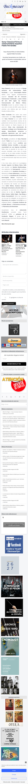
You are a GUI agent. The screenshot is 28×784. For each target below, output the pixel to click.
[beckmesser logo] (14, 3)
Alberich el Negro (6, 412)
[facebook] (12, 1)
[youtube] (20, 1)
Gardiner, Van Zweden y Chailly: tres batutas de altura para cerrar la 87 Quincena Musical (7, 247)
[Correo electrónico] (24, 397)
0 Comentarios (19, 255)
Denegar (14, 774)
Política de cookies (6, 781)
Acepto (14, 770)
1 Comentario (5, 254)
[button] (25, 762)
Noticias (23, 37)
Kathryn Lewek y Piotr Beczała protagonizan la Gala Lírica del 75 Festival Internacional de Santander (20, 248)
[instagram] (17, 1)
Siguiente (22, 34)
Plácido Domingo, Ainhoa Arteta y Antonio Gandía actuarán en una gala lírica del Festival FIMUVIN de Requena (13, 487)
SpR (4, 37)
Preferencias (14, 778)
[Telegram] (19, 397)
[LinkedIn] (11, 397)
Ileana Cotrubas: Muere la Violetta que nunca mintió (14, 474)
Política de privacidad (15, 781)
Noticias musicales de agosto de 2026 (10, 469)
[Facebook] (2, 397)
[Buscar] (25, 22)
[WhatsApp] (15, 397)
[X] (6, 397)
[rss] (25, 1)
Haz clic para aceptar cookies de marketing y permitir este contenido (14, 524)
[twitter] (15, 1)
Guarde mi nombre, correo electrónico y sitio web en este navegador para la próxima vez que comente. (14, 292)
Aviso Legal (22, 781)
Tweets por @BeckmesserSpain (14, 524)
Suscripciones (14, 323)
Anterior (5, 34)
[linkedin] (22, 1)
